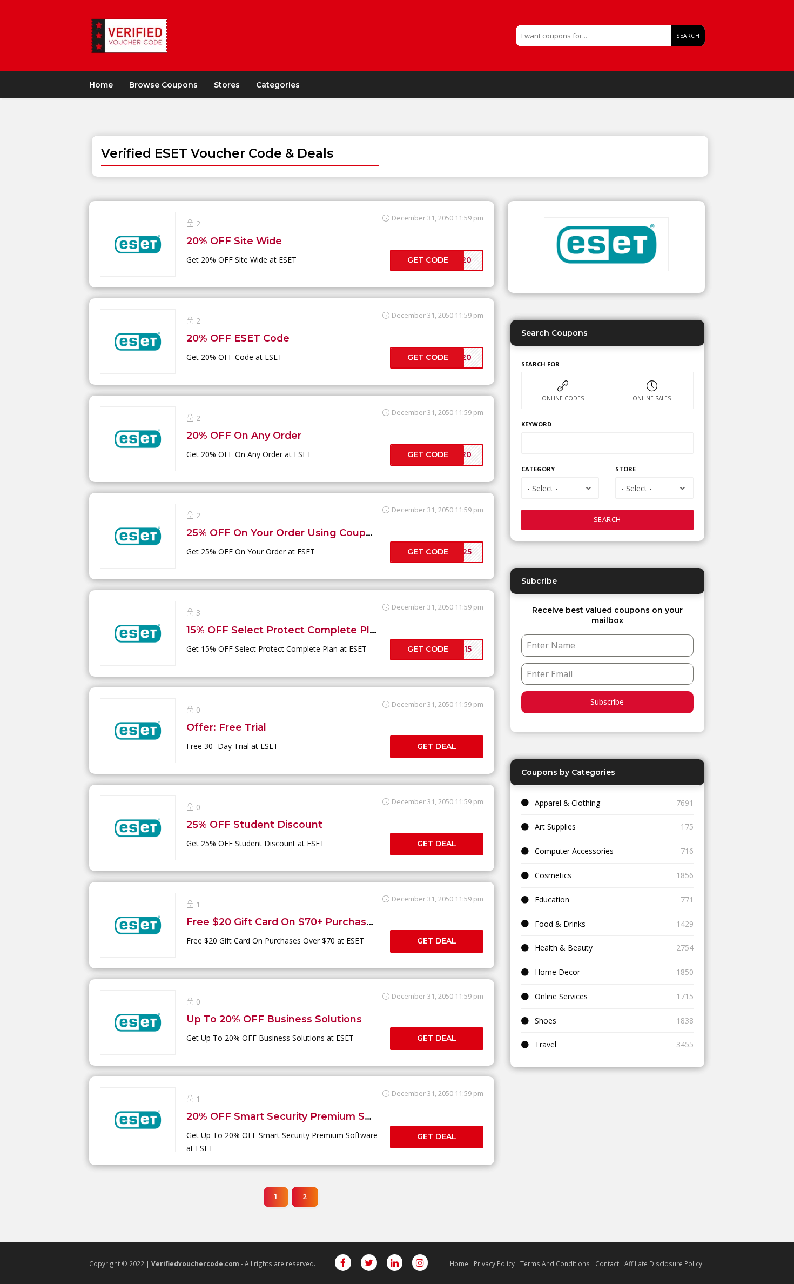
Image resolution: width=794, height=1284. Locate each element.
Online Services (561, 996)
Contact (607, 1263)
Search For (540, 364)
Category (538, 469)
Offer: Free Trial (226, 727)
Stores (227, 85)
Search (687, 35)
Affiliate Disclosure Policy (663, 1263)
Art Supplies (555, 826)
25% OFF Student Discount (254, 824)
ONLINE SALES (651, 398)
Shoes (545, 1020)
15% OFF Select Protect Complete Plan (284, 630)
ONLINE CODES (563, 398)
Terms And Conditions (555, 1263)
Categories (278, 85)
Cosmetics (553, 875)
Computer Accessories (574, 851)
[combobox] (560, 488)
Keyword (536, 424)
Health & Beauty (564, 947)
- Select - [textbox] (542, 488)
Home (101, 85)
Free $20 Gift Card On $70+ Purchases (282, 921)
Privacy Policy (494, 1263)
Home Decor (557, 972)
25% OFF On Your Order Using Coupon (282, 532)
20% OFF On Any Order (243, 435)
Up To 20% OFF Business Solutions (274, 1019)
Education (552, 899)
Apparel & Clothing (567, 803)
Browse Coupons (163, 85)
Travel (545, 1044)
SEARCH (607, 519)
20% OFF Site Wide (234, 240)
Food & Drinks (560, 924)
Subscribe (607, 702)
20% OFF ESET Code (238, 338)
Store (625, 469)
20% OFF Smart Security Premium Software (295, 1116)
